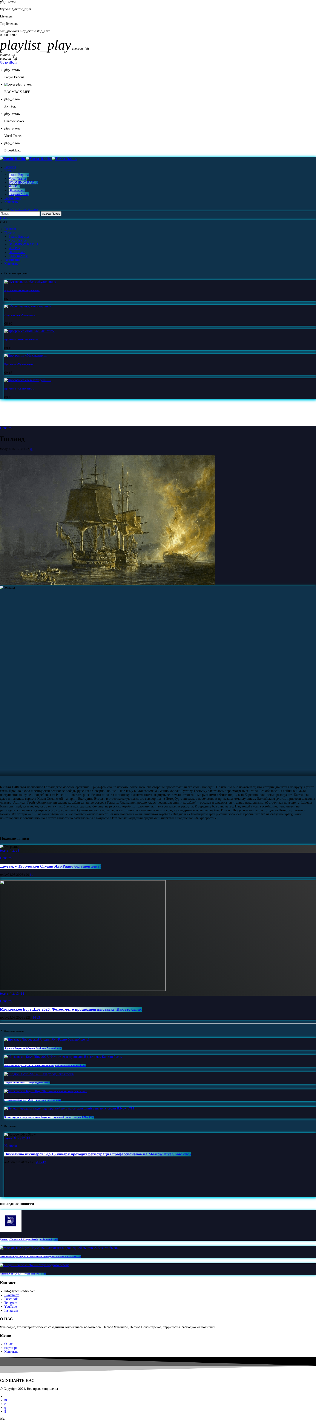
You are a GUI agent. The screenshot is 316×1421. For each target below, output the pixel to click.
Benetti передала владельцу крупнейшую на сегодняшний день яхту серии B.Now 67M (49, 1117)
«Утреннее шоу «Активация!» (19, 315)
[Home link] (38, 159)
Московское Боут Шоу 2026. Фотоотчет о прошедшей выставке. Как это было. (71, 1009)
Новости (6, 428)
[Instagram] (5, 1408)
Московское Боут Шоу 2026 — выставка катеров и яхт (32, 1100)
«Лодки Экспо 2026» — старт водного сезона (27, 1082)
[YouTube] (5, 1400)
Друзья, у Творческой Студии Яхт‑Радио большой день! (50, 866)
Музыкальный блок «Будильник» (22, 290)
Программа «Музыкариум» (18, 364)
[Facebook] (5, 1411)
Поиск (51, 213)
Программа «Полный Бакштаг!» (21, 339)
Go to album (8, 62)
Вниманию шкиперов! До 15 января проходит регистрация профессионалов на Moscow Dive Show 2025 (97, 1154)
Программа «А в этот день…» (19, 389)
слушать (24, 209)
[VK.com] (5, 1404)
